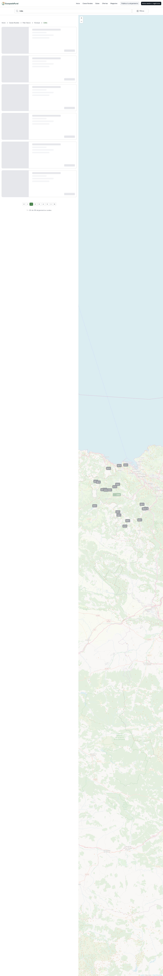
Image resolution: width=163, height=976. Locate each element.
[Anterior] (5, 46)
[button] (87, 451)
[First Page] (24, 654)
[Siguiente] (25, 46)
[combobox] (73, 11)
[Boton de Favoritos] (73, 35)
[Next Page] (51, 654)
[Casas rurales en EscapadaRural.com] (10, 3)
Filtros (142, 11)
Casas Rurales (88, 3)
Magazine (113, 3)
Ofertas (105, 3)
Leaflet (142, 975)
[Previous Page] (27, 654)
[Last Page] (54, 654)
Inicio (78, 3)
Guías (97, 3)
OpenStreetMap (157, 975)
